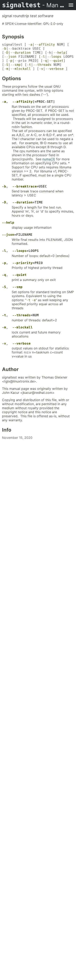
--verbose (54, 69)
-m (6, 69)
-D (6, 53)
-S (6, 65)
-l (43, 57)
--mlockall (21, 69)
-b (4, 48)
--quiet (56, 61)
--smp (16, 65)
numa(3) (48, 159)
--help (59, 53)
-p (10, 61)
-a (30, 44)
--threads (42, 65)
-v (41, 69)
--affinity (45, 44)
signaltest (34, 5)
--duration (21, 53)
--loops (54, 57)
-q (45, 61)
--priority (22, 263)
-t (29, 65)
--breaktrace (24, 186)
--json (10, 57)
